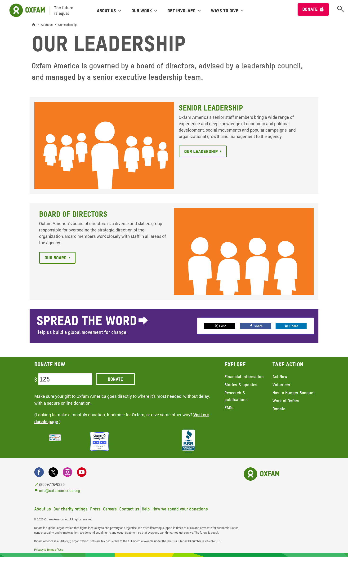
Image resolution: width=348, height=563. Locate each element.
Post (222, 326)
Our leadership (201, 151)
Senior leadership (211, 107)
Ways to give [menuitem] (224, 10)
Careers (110, 508)
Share (258, 326)
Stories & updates (240, 384)
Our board (56, 258)
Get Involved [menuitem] (181, 10)
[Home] (35, 24)
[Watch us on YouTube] (81, 472)
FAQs (228, 407)
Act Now (279, 376)
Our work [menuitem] (141, 10)
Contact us (129, 508)
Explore (235, 364)
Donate (310, 9)
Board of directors (73, 214)
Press (95, 508)
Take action (287, 364)
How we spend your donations (180, 508)
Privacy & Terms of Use (48, 549)
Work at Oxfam (285, 400)
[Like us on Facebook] (39, 472)
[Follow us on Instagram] (67, 472)
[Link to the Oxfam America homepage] (25, 10)
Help (146, 508)
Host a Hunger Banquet (293, 392)
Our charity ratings (71, 508)
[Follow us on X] (53, 472)
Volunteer (281, 384)
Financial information (244, 376)
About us (42, 508)
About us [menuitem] (106, 10)
